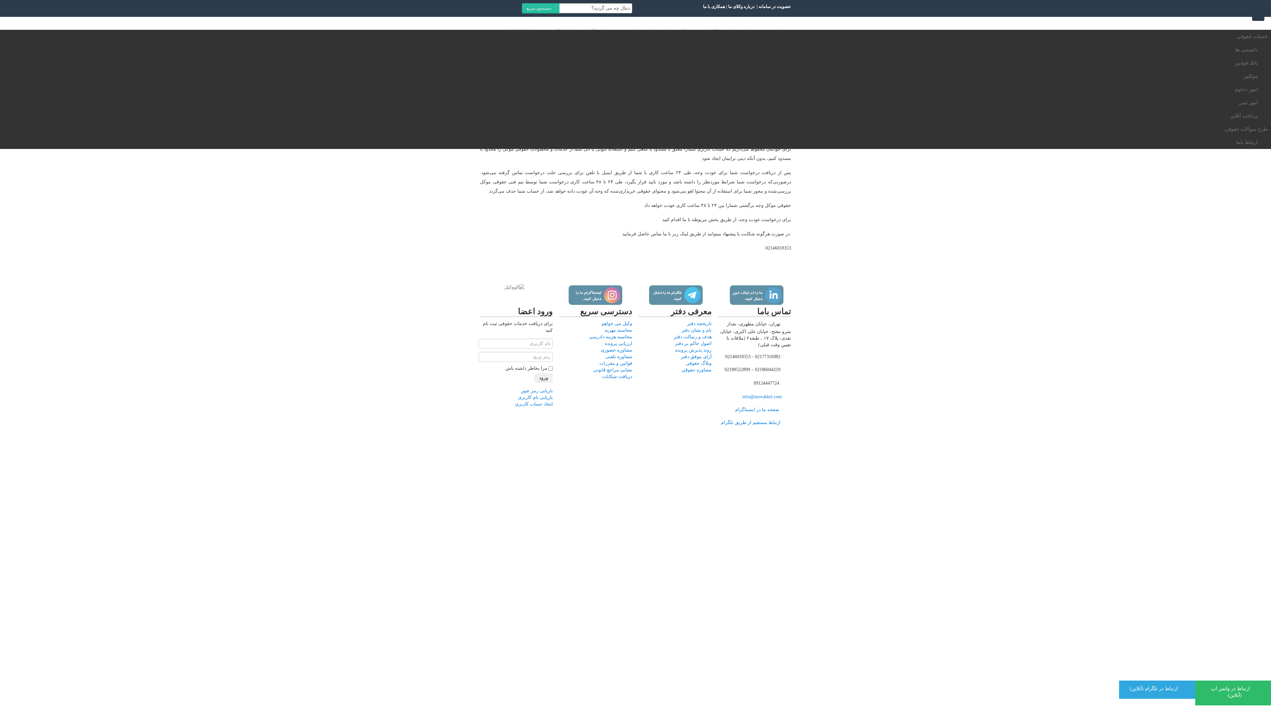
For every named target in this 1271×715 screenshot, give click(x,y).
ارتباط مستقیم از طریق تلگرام (750, 422)
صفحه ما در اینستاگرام (757, 409)
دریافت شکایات (617, 376)
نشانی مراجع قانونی (612, 369)
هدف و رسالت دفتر (693, 336)
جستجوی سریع (539, 8)
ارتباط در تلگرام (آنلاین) (1154, 688)
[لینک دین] (756, 295)
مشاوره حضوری (616, 350)
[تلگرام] (675, 295)
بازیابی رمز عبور (537, 390)
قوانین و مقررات (615, 363)
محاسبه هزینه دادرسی (610, 336)
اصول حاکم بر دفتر (693, 343)
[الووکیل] (514, 287)
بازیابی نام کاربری (535, 397)
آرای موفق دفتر (696, 356)
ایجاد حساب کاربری (534, 404)
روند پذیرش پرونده (693, 350)
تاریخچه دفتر (699, 323)
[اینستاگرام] (595, 295)
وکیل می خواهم (616, 323)
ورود (543, 377)
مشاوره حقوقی (697, 369)
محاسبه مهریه (618, 330)
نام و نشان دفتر (697, 330)
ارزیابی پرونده (618, 343)
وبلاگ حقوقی (699, 363)
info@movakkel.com (762, 396)
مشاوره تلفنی (618, 356)
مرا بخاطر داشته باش (526, 368)
